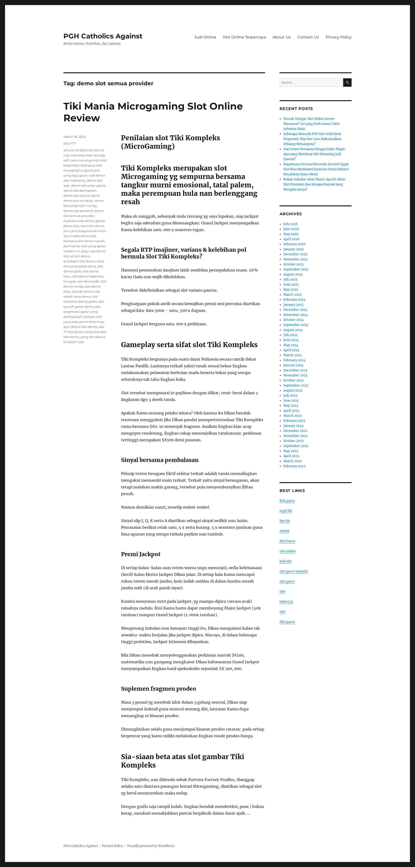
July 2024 (290, 335)
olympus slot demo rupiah (84, 241)
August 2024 (293, 330)
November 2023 (295, 375)
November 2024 (295, 315)
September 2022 (295, 446)
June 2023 (291, 401)
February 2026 (294, 244)
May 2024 (290, 345)
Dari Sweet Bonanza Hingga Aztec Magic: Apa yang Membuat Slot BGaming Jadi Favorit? (314, 154)
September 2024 (295, 325)
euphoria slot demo (78, 221)
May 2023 (290, 406)
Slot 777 (69, 143)
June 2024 (291, 340)
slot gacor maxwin (294, 571)
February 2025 (294, 300)
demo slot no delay (78, 201)
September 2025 (295, 269)
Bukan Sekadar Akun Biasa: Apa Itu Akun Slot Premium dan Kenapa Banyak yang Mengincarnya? (314, 184)
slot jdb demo (82, 291)
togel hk (286, 511)
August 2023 (292, 390)
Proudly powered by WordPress (151, 846)
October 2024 (293, 320)
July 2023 (290, 396)
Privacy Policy (339, 37)
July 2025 (290, 279)
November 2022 (295, 436)
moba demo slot (83, 236)
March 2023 (292, 416)
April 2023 (291, 411)
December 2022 (295, 431)
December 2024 (295, 310)
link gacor (287, 501)
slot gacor (287, 581)
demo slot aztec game (88, 185)
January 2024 (293, 365)
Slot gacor (287, 622)
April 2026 (291, 239)
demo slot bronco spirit (81, 195)
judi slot (286, 561)
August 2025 (293, 274)
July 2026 (290, 224)
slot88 (284, 531)
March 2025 (292, 295)
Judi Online (205, 37)
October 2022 (293, 441)
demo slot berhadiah (79, 190)
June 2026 (291, 229)
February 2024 (294, 360)
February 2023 (294, 421)
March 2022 (292, 461)
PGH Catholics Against (102, 36)
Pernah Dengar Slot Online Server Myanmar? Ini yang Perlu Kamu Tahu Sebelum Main (311, 124)
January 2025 (293, 305)
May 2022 (290, 451)
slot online (288, 551)
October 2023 (293, 380)
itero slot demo (92, 226)
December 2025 (295, 254)
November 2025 (295, 259)
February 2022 (294, 466)
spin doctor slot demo (80, 327)
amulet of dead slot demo (83, 150)
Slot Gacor (287, 541)
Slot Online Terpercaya (244, 37)
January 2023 (293, 426)
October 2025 (293, 264)
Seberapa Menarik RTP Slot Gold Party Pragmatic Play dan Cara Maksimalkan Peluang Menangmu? (312, 139)
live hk (285, 521)
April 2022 (291, 456)
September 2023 (295, 385)
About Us (282, 37)
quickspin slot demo (79, 261)
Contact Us (308, 37)
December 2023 (295, 370)
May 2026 (291, 234)
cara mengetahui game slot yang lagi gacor (82, 170)
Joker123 (286, 602)
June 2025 (291, 285)
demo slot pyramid (78, 211)
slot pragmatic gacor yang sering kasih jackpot (82, 312)
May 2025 (290, 290)
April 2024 (291, 350)
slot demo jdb (88, 281)
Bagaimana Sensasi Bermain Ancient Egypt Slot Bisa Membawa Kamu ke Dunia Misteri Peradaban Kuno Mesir (316, 169)
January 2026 (293, 249)
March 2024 (292, 355)
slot (282, 592)
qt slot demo (80, 256)
